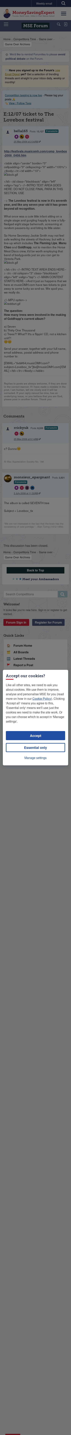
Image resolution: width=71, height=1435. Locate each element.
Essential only (35, 747)
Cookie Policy (41, 698)
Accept (35, 735)
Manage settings (35, 758)
